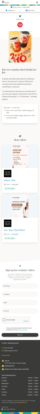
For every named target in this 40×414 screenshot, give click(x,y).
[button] (37, 2)
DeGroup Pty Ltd (21, 402)
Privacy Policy (6, 355)
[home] (5, 2)
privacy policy (22, 330)
